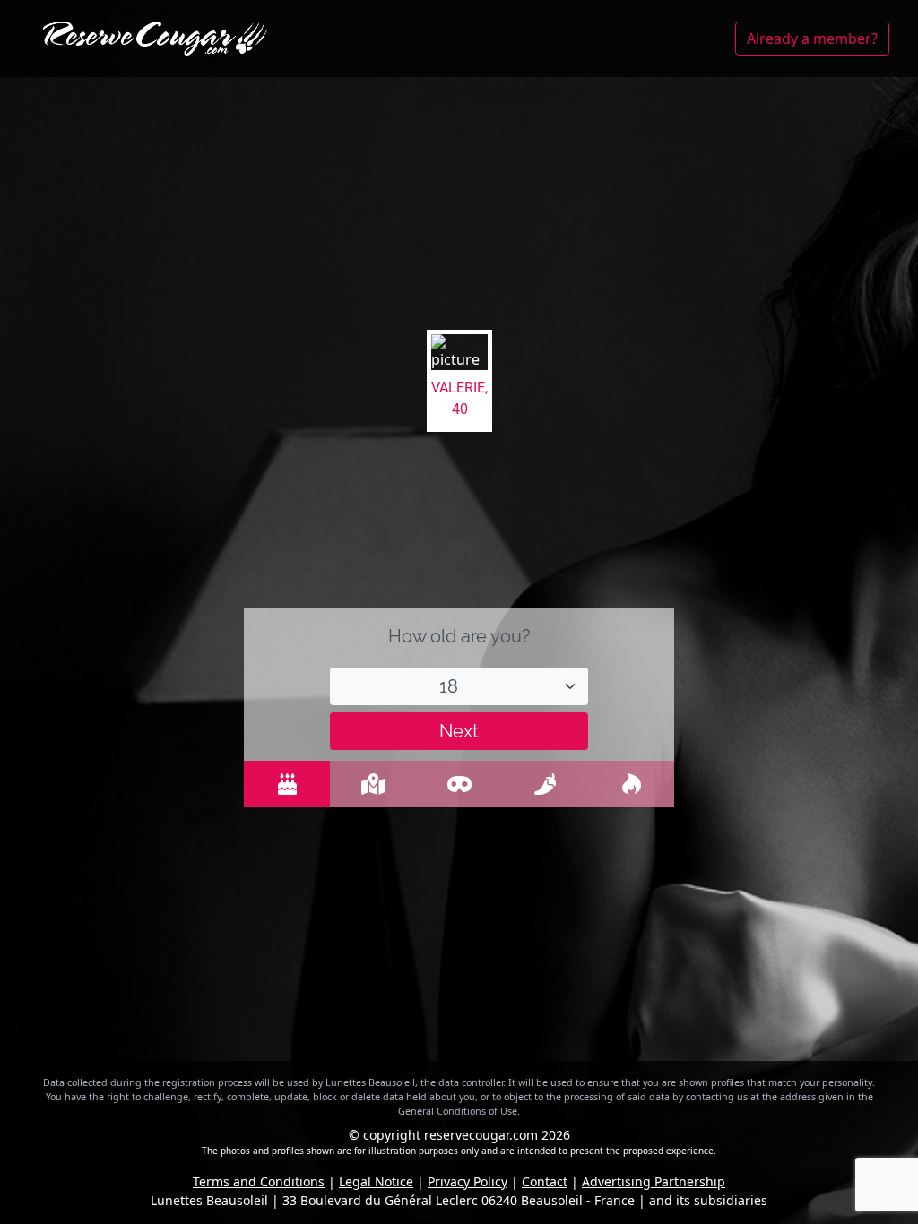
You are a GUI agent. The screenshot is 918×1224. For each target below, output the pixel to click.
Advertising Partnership (653, 1181)
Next (459, 731)
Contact (544, 1181)
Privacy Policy (467, 1181)
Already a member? (812, 38)
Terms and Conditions (259, 1181)
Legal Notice (376, 1181)
